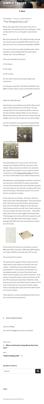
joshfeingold (26, 18)
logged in (15, 330)
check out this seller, (24, 173)
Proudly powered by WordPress (13, 399)
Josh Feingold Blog (14, 318)
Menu (23, 11)
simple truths (15, 3)
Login (5, 389)
